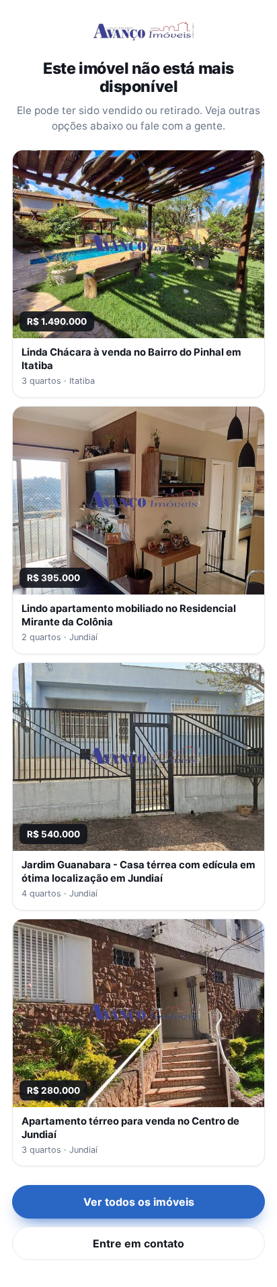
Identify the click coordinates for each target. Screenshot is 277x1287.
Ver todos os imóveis (138, 1201)
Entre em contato (138, 1243)
